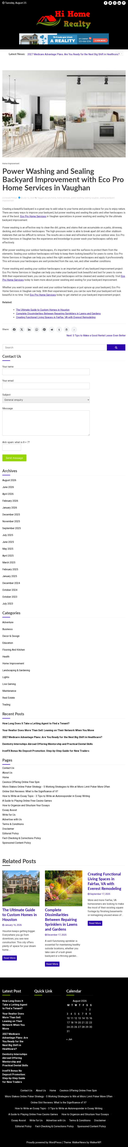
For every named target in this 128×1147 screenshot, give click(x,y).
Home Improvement (10, 163)
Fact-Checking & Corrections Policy (21, 838)
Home (5, 777)
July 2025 (7, 535)
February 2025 (10, 569)
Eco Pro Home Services (33, 216)
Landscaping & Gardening (16, 670)
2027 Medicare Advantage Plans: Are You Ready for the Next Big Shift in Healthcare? (73, 54)
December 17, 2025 (56, 935)
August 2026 (9, 480)
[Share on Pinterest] (44, 329)
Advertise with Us (12, 819)
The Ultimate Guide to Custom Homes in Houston (42, 309)
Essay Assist (9, 810)
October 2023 (9, 596)
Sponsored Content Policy (16, 842)
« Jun (69, 1039)
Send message (14, 457)
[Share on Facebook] (14, 329)
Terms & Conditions (13, 824)
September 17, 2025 (100, 894)
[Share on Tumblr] (59, 329)
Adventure (7, 622)
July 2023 (7, 603)
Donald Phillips (10, 198)
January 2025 (9, 576)
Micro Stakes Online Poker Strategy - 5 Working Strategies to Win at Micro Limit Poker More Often (56, 786)
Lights (5, 677)
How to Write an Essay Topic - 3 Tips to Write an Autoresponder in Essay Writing (46, 796)
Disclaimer (8, 828)
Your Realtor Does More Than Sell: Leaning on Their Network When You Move (48, 730)
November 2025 (11, 521)
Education (7, 642)
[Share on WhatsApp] (37, 329)
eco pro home (50, 198)
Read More (10, 957)
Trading (6, 704)
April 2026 (8, 493)
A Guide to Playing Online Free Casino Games (27, 800)
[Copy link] (74, 329)
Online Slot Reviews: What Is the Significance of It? (30, 791)
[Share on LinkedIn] (29, 329)
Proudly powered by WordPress (44, 1142)
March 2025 (8, 562)
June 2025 (8, 541)
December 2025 (11, 514)
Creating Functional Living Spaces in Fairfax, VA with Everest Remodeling (56, 317)
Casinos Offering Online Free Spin (20, 782)
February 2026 (10, 500)
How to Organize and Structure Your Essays (26, 805)
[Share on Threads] (67, 329)
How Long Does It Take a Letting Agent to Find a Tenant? (35, 723)
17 (68, 1022)
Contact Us (8, 768)
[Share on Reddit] (52, 329)
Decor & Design (11, 636)
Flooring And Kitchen (13, 649)
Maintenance (9, 690)
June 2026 (8, 487)
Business (7, 629)
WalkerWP (95, 1142)
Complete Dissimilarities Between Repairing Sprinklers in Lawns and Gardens (58, 313)
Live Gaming (9, 684)
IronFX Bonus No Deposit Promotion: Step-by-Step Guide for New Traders (45, 750)
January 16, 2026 (13, 925)
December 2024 (11, 583)
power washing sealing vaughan (85, 198)
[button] (117, 53)
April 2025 (8, 555)
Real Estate (8, 697)
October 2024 (9, 589)
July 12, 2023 (28, 198)
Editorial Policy (10, 833)
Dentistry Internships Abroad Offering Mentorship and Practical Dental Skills (47, 744)
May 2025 (7, 548)
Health (5, 656)
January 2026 (9, 507)
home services (63, 198)
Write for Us (8, 814)
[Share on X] (22, 329)
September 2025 (11, 528)
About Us (7, 772)
